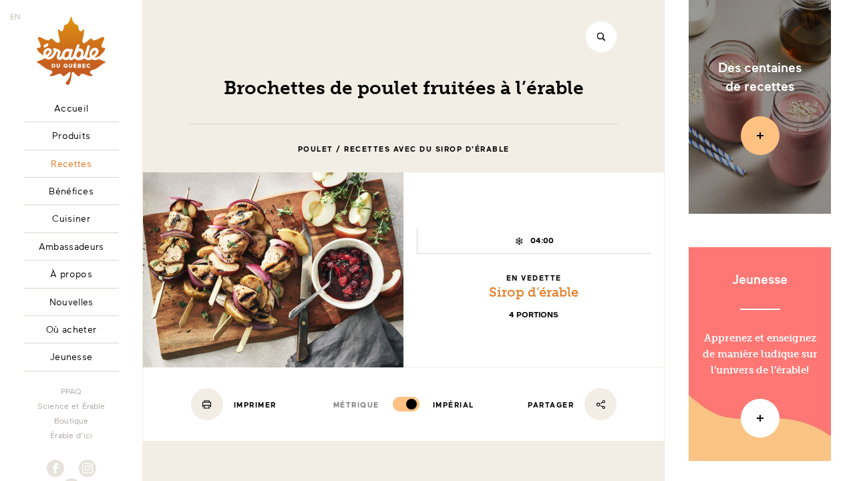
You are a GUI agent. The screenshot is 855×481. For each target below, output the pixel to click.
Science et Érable (71, 406)
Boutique (71, 420)
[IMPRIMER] (207, 404)
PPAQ (71, 391)
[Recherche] (601, 36)
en (15, 16)
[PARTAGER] (600, 404)
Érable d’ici (71, 435)
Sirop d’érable (533, 292)
